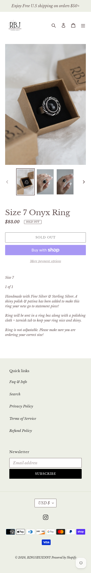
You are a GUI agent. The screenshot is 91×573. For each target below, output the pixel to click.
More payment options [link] (45, 261)
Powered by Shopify (64, 557)
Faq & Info (18, 382)
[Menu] (83, 25)
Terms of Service (22, 418)
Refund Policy (20, 430)
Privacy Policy (21, 406)
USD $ (44, 503)
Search (15, 394)
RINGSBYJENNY (39, 557)
